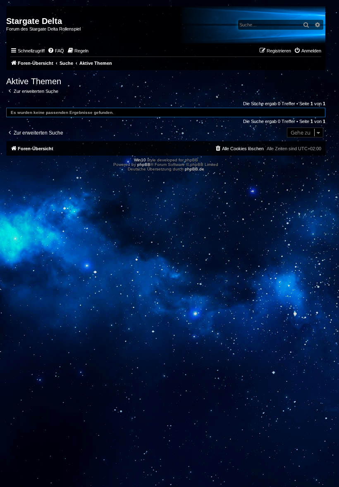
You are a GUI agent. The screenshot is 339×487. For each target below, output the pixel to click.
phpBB (143, 164)
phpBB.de (194, 169)
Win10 (140, 160)
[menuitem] (56, 51)
